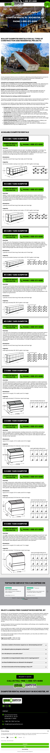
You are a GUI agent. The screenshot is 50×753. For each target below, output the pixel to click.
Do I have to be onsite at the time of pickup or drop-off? (17, 666)
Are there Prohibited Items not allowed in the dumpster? (17, 662)
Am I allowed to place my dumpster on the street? (15, 649)
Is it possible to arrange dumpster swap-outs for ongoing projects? (20, 658)
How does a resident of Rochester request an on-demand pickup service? (22, 645)
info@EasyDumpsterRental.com (14, 724)
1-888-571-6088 (33, 144)
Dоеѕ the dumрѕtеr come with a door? (12, 653)
